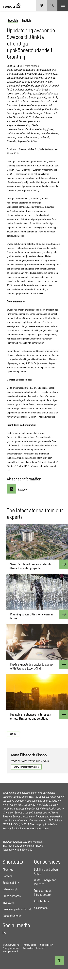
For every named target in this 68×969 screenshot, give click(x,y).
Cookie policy (46, 944)
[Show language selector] (41, 5)
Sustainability (11, 882)
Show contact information (26, 766)
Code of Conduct (12, 916)
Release (22, 489)
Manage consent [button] (10, 951)
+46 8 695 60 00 (23, 849)
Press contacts (12, 896)
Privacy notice (29, 944)
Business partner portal (17, 909)
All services (41, 908)
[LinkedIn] (5, 933)
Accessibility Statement (34, 948)
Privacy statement (11, 948)
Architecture (41, 901)
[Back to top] (59, 960)
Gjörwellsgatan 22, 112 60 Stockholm (23, 841)
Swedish (13, 20)
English (26, 20)
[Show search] (52, 5)
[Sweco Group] (12, 5)
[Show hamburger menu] (62, 5)
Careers (7, 876)
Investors (8, 902)
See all (13, 733)
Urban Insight (10, 889)
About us (8, 869)
